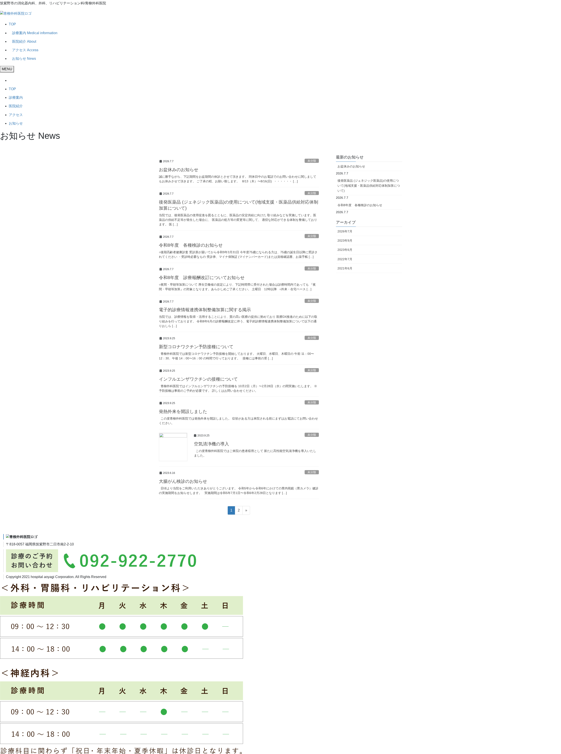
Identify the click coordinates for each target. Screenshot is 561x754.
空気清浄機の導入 (211, 443)
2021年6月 (344, 268)
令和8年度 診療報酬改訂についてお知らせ (202, 277)
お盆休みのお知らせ (178, 169)
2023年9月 (344, 240)
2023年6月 (344, 249)
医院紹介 (16, 106)
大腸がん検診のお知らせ (183, 481)
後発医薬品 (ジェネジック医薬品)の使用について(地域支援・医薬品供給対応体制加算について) (368, 185)
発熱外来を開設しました (183, 411)
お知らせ (16, 123)
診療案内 (16, 97)
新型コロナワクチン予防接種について (196, 346)
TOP (12, 24)
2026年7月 (344, 231)
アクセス (16, 115)
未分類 (311, 160)
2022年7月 (344, 259)
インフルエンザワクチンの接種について (198, 379)
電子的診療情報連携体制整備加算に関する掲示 (205, 309)
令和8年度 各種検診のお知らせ (191, 245)
